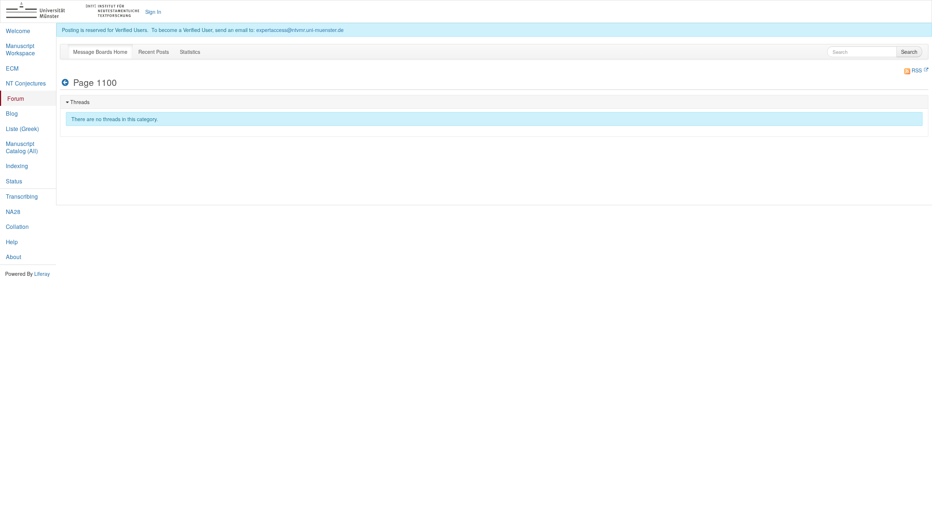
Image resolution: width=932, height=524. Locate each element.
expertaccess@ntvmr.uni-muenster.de (300, 29)
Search (909, 51)
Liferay (42, 273)
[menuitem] (100, 51)
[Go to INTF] (76, 11)
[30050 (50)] (65, 82)
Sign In (153, 11)
